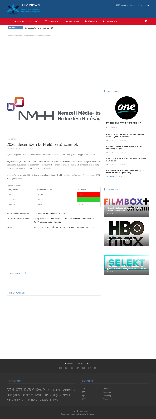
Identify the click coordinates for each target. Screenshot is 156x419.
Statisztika (17, 36)
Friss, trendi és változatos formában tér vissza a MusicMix (126, 159)
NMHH (47, 227)
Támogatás (111, 21)
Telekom (54, 227)
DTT (107, 127)
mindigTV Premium (76, 227)
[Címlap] (23, 9)
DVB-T (39, 395)
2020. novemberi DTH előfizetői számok (49, 213)
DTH (42, 227)
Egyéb (84, 395)
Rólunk (91, 21)
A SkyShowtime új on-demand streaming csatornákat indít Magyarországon (125, 171)
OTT (19, 389)
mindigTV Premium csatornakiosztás (48, 218)
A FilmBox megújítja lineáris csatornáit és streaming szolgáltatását (124, 147)
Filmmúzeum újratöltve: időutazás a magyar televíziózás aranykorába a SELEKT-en (126, 267)
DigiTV (36, 227)
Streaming (110, 176)
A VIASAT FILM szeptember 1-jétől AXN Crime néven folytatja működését (125, 135)
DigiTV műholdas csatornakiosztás (47, 222)
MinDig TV (13, 399)
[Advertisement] (78, 57)
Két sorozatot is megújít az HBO (39, 28)
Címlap (20, 21)
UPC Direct (63, 227)
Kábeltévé (106, 388)
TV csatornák (111, 140)
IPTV (48, 395)
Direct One (90, 227)
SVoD (40, 389)
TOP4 (35, 21)
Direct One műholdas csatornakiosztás (79, 218)
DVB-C (29, 389)
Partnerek (73, 21)
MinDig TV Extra (38, 399)
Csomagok (53, 21)
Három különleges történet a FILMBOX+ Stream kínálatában (125, 209)
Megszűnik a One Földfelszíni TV (123, 122)
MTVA (54, 399)
